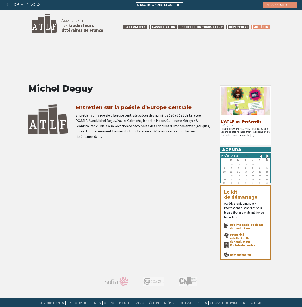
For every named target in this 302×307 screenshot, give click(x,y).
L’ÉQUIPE (124, 303)
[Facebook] (47, 4)
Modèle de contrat (243, 245)
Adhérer (261, 27)
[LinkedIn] (65, 4)
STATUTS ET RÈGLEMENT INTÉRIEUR (155, 303)
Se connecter (277, 5)
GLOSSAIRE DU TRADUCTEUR (227, 303)
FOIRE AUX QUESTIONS (193, 303)
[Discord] (91, 4)
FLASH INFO (255, 303)
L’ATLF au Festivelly (241, 121)
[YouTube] (82, 4)
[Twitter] (56, 4)
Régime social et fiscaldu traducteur (246, 226)
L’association (163, 27)
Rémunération (240, 255)
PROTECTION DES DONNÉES (84, 303)
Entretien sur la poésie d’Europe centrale (134, 107)
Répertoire (238, 27)
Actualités (136, 27)
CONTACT (109, 303)
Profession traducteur (202, 27)
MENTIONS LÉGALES (52, 303)
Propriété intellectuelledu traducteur (240, 238)
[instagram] (73, 4)
